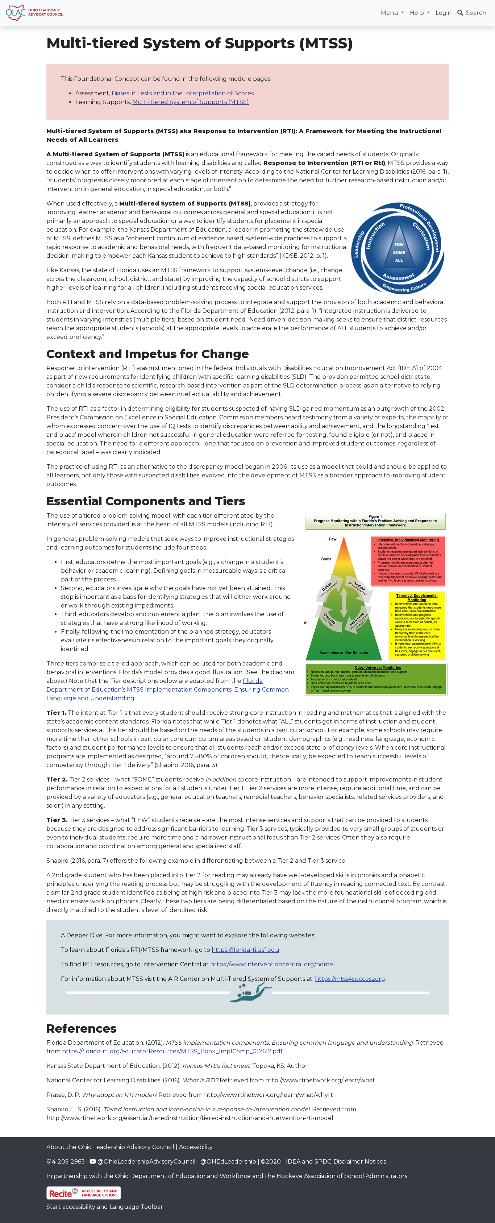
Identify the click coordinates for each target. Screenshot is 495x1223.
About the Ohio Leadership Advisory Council (110, 1147)
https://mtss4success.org (350, 978)
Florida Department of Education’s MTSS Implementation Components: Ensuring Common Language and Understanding (167, 689)
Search (476, 12)
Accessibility (196, 1147)
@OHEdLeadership (228, 1161)
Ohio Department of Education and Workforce (183, 1176)
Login (444, 12)
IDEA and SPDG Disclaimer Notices (336, 1161)
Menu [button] (390, 12)
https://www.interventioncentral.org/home (271, 964)
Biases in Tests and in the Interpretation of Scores (183, 93)
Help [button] (417, 12)
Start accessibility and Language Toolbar (104, 1206)
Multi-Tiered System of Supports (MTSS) (190, 102)
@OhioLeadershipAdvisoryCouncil (146, 1161)
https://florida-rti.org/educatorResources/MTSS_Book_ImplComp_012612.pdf (172, 1051)
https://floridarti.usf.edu (245, 949)
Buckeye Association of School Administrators (341, 1176)
